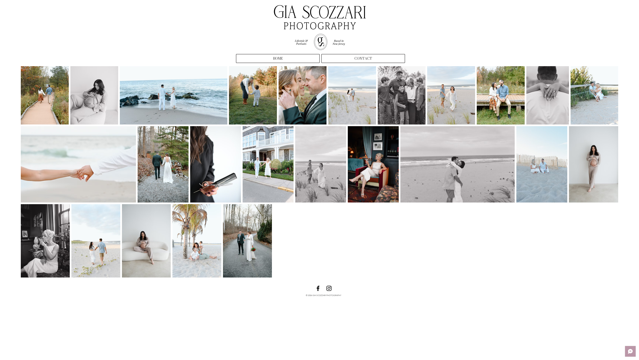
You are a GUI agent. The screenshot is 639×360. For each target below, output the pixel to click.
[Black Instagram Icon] (328, 288)
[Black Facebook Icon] (318, 288)
